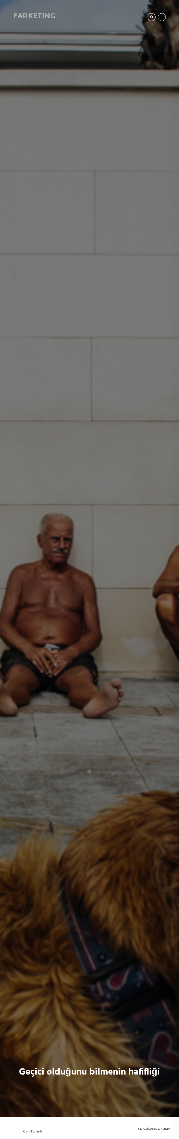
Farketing (34, 15)
